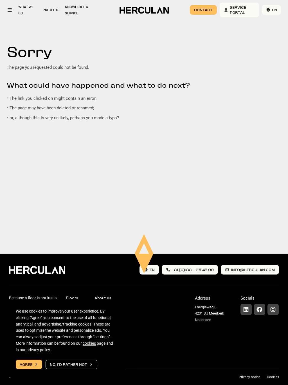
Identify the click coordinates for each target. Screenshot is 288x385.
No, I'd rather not (68, 364)
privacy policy (38, 349)
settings (101, 337)
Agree (26, 364)
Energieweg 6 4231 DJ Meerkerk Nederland (209, 313)
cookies (89, 343)
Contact (203, 10)
